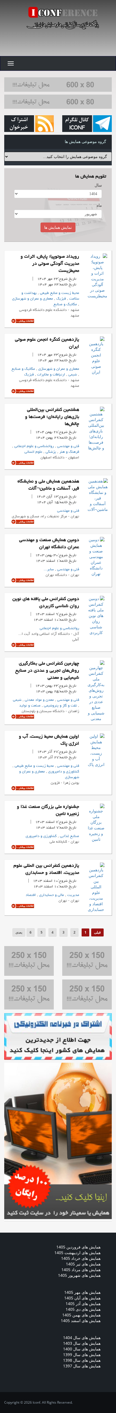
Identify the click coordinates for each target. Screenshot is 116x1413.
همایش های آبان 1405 (82, 1298)
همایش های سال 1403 (82, 1343)
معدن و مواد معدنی (39, 700)
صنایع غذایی (69, 836)
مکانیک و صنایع (65, 304)
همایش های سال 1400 (82, 1349)
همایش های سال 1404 (82, 1337)
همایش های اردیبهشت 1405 (77, 1252)
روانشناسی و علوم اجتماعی (33, 446)
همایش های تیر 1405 (83, 1264)
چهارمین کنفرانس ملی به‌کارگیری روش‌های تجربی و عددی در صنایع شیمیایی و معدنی (47, 671)
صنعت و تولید (30, 705)
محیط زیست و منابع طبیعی (59, 293)
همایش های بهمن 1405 (81, 1315)
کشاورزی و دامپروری (63, 771)
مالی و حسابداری (51, 895)
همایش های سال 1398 (82, 1360)
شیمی (72, 374)
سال (98, 185)
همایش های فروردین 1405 (78, 1247)
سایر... (49, 569)
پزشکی (50, 452)
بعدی (18, 932)
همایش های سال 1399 (82, 1354)
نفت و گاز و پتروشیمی (60, 705)
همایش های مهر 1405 (82, 1292)
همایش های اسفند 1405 (81, 1320)
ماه (99, 205)
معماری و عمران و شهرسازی (32, 298)
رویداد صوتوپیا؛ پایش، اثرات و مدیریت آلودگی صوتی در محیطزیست (50, 264)
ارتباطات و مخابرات (50, 374)
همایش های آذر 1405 (83, 1303)
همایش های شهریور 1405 (79, 1275)
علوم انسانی (33, 452)
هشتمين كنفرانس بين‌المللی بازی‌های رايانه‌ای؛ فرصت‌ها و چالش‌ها (52, 417)
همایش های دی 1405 (83, 1309)
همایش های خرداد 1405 (81, 1258)
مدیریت (72, 895)
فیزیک (60, 298)
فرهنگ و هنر (68, 452)
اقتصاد (31, 895)
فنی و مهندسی (67, 446)
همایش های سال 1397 (82, 1366)
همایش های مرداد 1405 (81, 1269)
